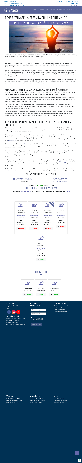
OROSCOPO (41, 10)
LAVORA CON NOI (73, 10)
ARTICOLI (59, 10)
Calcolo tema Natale (12, 320)
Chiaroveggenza (63, 162)
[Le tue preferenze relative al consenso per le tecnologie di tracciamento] (79, 460)
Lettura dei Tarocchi (12, 402)
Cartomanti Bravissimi (60, 311)
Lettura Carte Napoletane (14, 400)
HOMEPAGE (35, 10)
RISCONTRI (65, 10)
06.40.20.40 (74, 5)
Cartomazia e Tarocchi (61, 306)
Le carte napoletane (12, 322)
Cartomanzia (12, 141)
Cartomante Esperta (14, 171)
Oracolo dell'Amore (36, 402)
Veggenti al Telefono (60, 402)
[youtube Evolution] (18, 312)
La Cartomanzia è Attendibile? (15, 319)
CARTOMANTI (53, 10)
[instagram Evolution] (14, 312)
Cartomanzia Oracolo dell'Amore (16, 324)
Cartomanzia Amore (60, 310)
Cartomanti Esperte (60, 308)
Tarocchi (26, 144)
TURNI (47, 10)
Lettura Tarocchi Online (13, 398)
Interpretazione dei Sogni (37, 400)
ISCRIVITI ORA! (36, 324)
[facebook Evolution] (9, 312)
